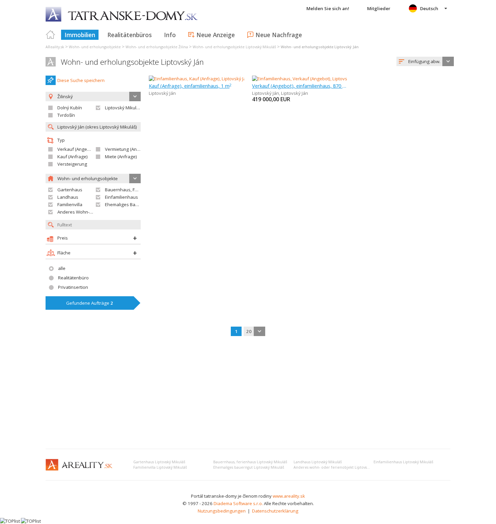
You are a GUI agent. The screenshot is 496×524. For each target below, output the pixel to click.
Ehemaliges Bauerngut (128, 204)
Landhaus (67, 197)
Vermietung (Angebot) (127, 149)
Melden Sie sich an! (327, 8)
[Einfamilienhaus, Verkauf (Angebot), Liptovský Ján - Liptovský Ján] (318, 79)
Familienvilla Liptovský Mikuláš (160, 467)
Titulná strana (51, 35)
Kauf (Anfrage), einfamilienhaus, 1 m (190, 85)
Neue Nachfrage (278, 35)
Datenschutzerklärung (275, 511)
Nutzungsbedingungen (222, 511)
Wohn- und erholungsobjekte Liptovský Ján (132, 62)
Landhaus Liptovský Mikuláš (318, 462)
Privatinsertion (73, 287)
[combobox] (425, 61)
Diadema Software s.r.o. (238, 503)
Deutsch (429, 8)
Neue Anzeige (215, 35)
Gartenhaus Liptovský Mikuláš (159, 462)
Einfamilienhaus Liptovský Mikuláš (403, 462)
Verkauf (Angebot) (76, 149)
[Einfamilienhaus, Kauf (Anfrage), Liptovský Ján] (196, 79)
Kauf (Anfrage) (72, 157)
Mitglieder (378, 8)
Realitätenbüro (73, 278)
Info (170, 35)
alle (61, 268)
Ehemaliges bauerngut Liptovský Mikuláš (248, 467)
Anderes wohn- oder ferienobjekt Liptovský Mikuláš (339, 467)
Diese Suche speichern (81, 80)
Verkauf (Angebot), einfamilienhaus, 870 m (300, 85)
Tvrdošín (66, 115)
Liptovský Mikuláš (123, 108)
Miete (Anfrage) (121, 157)
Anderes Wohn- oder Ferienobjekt (92, 212)
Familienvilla (69, 204)
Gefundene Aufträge (89, 303)
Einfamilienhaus (121, 197)
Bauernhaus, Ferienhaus (130, 190)
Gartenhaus (69, 190)
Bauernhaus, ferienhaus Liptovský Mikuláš (250, 462)
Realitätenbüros (129, 35)
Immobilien (79, 35)
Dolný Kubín (69, 108)
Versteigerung (72, 164)
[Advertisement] (248, 393)
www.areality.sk (289, 496)
